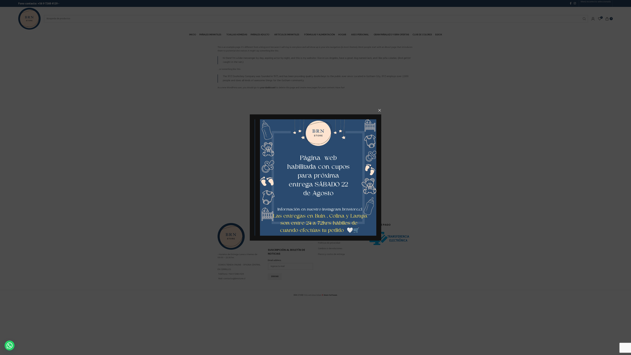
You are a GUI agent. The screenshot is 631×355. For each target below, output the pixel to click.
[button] (9, 345)
